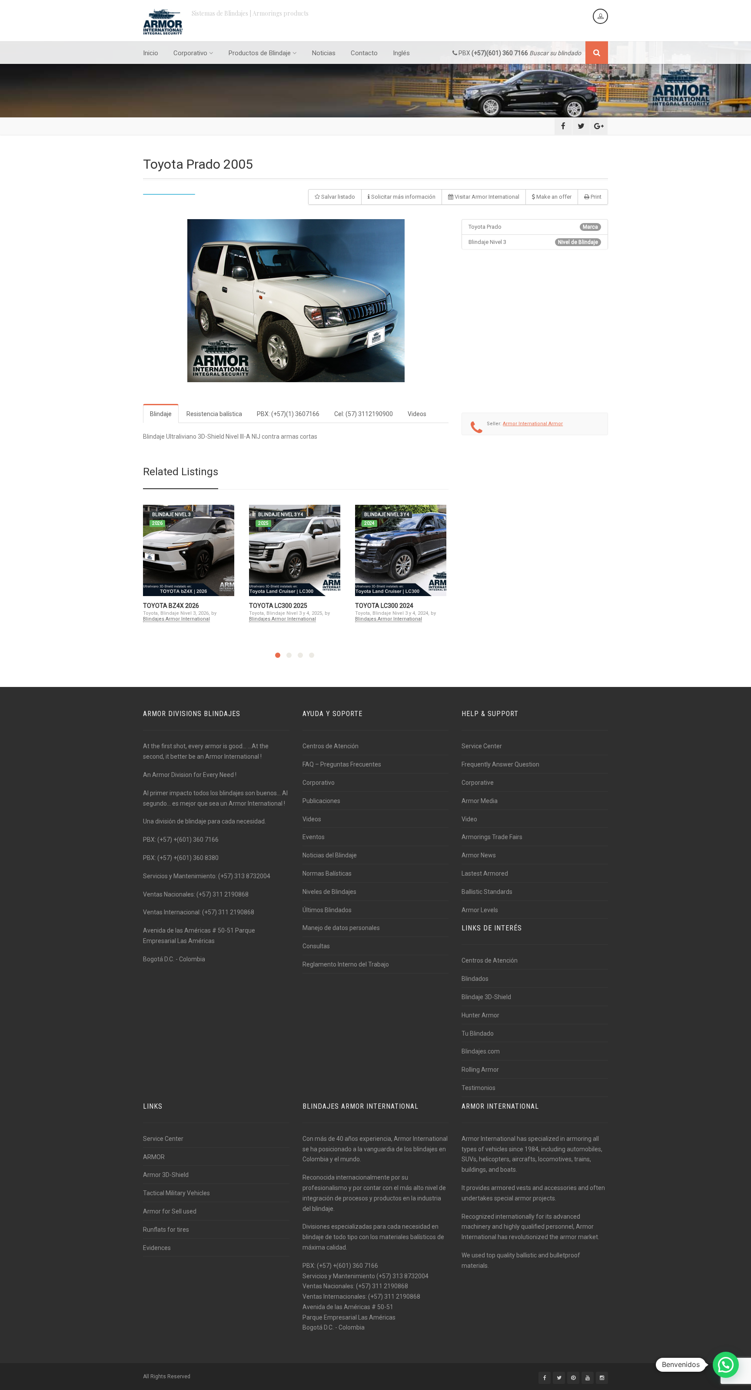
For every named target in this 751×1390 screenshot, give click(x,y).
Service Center (482, 746)
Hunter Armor (480, 1015)
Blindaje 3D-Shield (486, 996)
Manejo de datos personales (341, 927)
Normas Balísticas (327, 873)
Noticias (324, 53)
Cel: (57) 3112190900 (363, 413)
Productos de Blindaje (260, 53)
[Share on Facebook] (563, 126)
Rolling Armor (480, 1069)
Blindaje (161, 413)
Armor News (479, 855)
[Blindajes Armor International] (163, 22)
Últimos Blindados (327, 910)
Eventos (313, 836)
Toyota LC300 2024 (384, 605)
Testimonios (478, 1087)
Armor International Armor (533, 424)
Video (469, 819)
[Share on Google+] (599, 126)
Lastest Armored (485, 873)
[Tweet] (581, 126)
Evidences (157, 1247)
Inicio (150, 53)
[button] (726, 1365)
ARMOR (154, 1156)
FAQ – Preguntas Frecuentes (341, 764)
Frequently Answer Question (500, 764)
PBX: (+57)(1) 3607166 (288, 413)
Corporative (478, 782)
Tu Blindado (478, 1033)
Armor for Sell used (169, 1211)
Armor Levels (480, 910)
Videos (417, 413)
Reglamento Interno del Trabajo (345, 964)
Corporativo (190, 53)
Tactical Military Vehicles (176, 1193)
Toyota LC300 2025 (278, 605)
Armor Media (480, 800)
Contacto (364, 53)
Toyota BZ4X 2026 (171, 605)
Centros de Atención (330, 746)
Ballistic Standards (487, 891)
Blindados (475, 978)
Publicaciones (321, 800)
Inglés (401, 53)
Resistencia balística (214, 413)
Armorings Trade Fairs (492, 836)
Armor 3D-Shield (166, 1174)
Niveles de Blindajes (329, 891)
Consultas (316, 946)
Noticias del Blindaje (329, 855)
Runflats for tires (166, 1229)
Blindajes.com (481, 1051)
